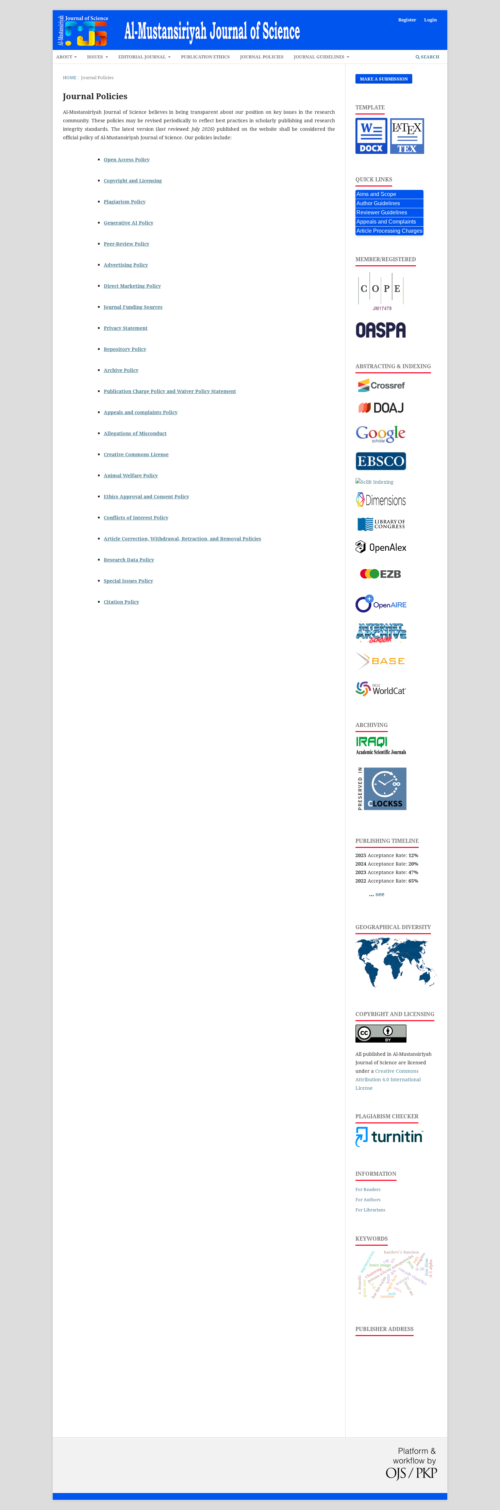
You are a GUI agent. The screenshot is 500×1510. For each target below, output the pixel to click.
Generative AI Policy (128, 222)
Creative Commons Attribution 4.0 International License (388, 1079)
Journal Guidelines (320, 57)
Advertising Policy (126, 265)
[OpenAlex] (380, 551)
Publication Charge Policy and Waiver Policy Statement (170, 391)
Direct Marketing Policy (132, 286)
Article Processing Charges (389, 231)
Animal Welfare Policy (131, 475)
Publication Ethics (205, 57)
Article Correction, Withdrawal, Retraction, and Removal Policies (182, 538)
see (380, 894)
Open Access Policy (127, 159)
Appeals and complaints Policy (141, 412)
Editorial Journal (142, 57)
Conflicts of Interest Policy (136, 517)
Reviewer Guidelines (381, 212)
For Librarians (370, 1210)
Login (430, 20)
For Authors (368, 1199)
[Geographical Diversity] (396, 985)
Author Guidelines (378, 203)
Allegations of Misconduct (135, 433)
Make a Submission (384, 79)
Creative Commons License (136, 454)
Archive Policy (121, 370)
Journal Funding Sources (133, 307)
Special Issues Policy (128, 581)
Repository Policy (125, 349)
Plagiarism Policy (125, 201)
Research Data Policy (129, 559)
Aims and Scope (376, 194)
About (64, 57)
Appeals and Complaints (386, 222)
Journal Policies (262, 57)
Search (429, 57)
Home (70, 77)
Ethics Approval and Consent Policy (146, 496)
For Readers (368, 1189)
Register (407, 20)
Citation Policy (121, 602)
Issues (95, 57)
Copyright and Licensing (133, 180)
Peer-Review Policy (126, 244)
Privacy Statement (126, 328)
